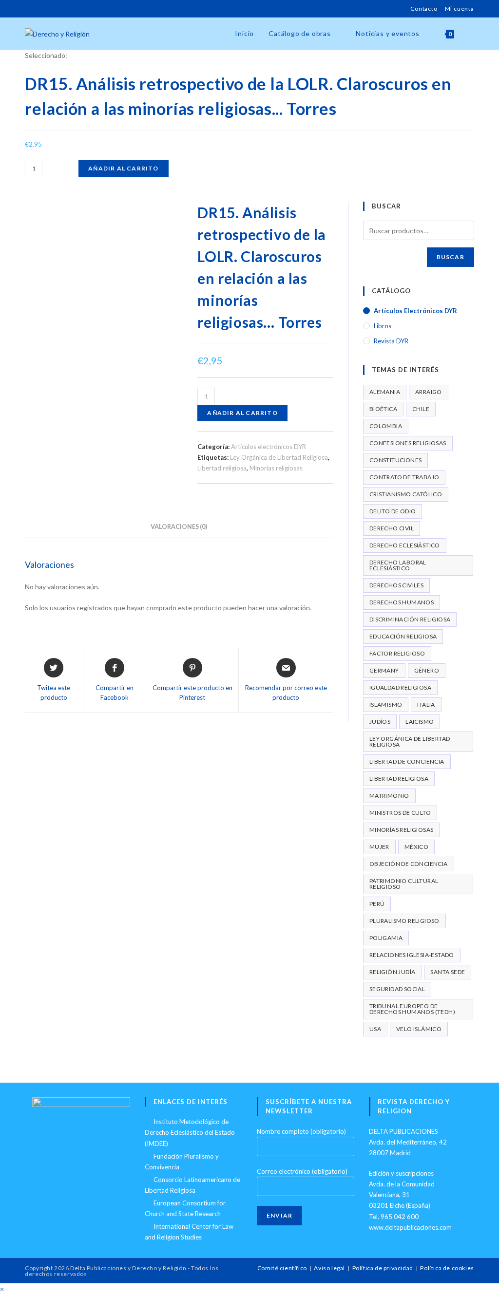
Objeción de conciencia (408, 863)
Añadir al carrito (123, 168)
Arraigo (428, 391)
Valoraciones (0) (179, 526)
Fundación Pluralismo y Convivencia (182, 1161)
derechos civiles (396, 585)
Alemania (384, 391)
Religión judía (392, 972)
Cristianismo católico (405, 494)
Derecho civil (391, 528)
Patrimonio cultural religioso (404, 883)
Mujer (379, 846)
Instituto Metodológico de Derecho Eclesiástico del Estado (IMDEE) (190, 1132)
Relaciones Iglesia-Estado (411, 954)
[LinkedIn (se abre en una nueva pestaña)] (61, 9)
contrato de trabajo (404, 477)
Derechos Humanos (401, 602)
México (416, 846)
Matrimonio (389, 795)
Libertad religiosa (222, 468)
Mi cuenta (459, 8)
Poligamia (386, 937)
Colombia (385, 426)
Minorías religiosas (276, 468)
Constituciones (395, 460)
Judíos (379, 721)
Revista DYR (391, 341)
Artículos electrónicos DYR (268, 446)
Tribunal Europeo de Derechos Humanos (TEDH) (412, 1008)
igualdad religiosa (400, 687)
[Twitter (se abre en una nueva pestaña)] (29, 9)
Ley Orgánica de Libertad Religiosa (279, 457)
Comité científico (282, 1268)
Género (426, 670)
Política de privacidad (382, 1268)
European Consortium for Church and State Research (185, 1208)
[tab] (179, 526)
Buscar (450, 257)
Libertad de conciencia (406, 761)
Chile (420, 409)
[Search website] (471, 33)
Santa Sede (447, 972)
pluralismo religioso (404, 920)
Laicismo (419, 721)
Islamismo (386, 704)
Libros (382, 326)
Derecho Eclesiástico (404, 545)
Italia (426, 704)
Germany (384, 670)
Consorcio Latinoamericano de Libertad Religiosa (192, 1185)
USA (375, 1028)
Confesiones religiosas (407, 443)
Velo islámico (418, 1028)
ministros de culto (400, 812)
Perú (377, 903)
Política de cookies (447, 1268)
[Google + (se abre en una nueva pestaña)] (50, 9)
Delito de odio (392, 511)
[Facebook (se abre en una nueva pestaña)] (38, 9)
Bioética (383, 409)
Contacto (423, 8)
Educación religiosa (403, 636)
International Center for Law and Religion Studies (189, 1231)
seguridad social (397, 989)
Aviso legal (329, 1268)
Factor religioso (397, 653)
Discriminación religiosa (410, 619)
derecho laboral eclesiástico (397, 565)
